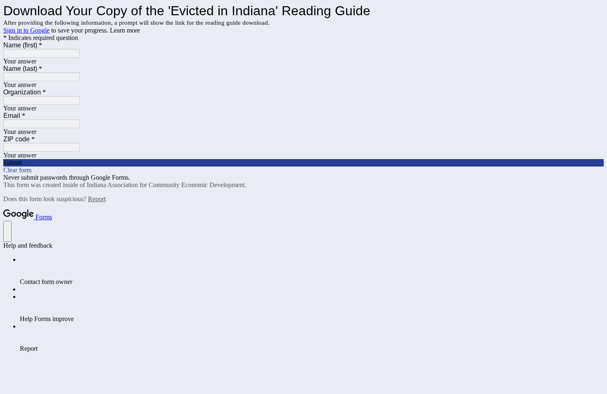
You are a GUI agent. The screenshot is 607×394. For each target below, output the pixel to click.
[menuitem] (312, 271)
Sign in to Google (26, 30)
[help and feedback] (7, 231)
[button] (303, 163)
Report (97, 198)
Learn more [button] (125, 30)
